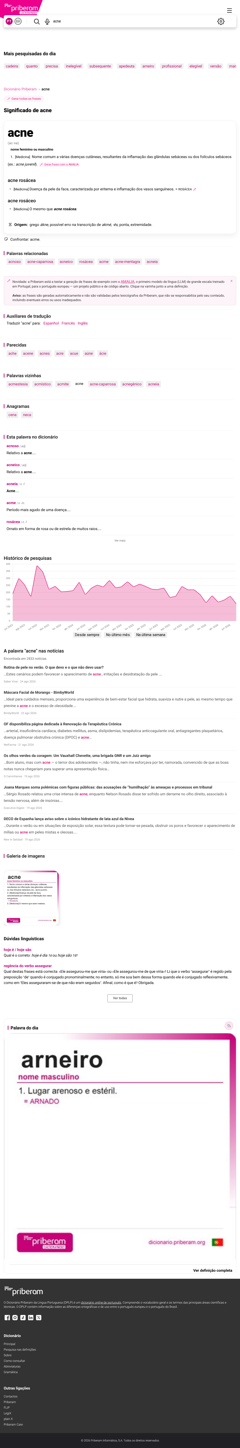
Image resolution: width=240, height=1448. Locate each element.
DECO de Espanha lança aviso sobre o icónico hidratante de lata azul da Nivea (69, 819)
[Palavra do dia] (229, 1025)
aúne (89, 353)
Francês (68, 323)
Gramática (11, 1372)
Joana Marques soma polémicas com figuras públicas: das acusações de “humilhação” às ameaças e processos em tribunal (108, 787)
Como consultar (14, 1361)
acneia (152, 261)
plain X (8, 1419)
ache (12, 353)
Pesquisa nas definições (20, 1350)
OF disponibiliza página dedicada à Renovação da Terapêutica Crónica (62, 724)
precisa (52, 66)
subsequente (100, 66)
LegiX (7, 1413)
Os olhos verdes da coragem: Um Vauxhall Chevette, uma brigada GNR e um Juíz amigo (77, 755)
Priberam (10, 1402)
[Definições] (221, 21)
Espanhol (51, 323)
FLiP (7, 1408)
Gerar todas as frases (26, 98)
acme (104, 261)
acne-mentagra (127, 261)
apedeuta (126, 66)
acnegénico (132, 384)
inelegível (74, 66)
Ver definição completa (212, 1270)
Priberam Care (13, 1424)
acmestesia (18, 384)
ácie (102, 353)
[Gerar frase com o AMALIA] (194, 189)
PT (9, 21)
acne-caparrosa (40, 261)
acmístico (42, 384)
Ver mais (120, 540)
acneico (66, 261)
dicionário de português (101, 1302)
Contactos (11, 1396)
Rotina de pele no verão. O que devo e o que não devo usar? (54, 667)
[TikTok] (22, 1320)
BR (18, 21)
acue (74, 353)
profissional (171, 66)
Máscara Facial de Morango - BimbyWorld (39, 692)
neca (27, 415)
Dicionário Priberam (20, 89)
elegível (196, 66)
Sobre (7, 1355)
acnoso (14, 261)
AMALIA (128, 281)
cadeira (12, 66)
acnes (45, 353)
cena (12, 415)
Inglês (83, 323)
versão (215, 66)
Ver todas (120, 998)
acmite (63, 384)
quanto (32, 66)
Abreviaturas (12, 1366)
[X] (38, 1320)
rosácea (86, 261)
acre (60, 353)
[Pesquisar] (36, 21)
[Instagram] (15, 1320)
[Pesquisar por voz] (47, 21)
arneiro (148, 66)
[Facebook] (7, 1320)
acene (28, 353)
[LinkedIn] (30, 1320)
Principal (9, 1344)
